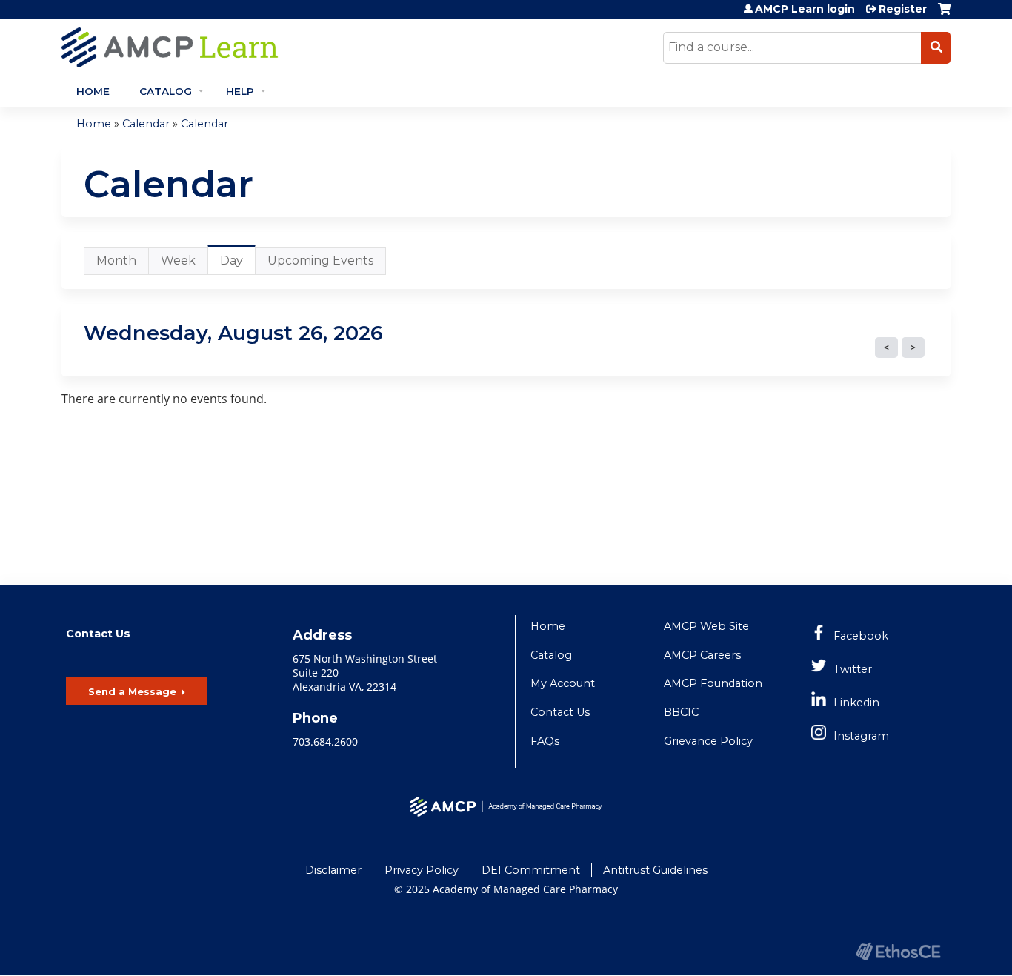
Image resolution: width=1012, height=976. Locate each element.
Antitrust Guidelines (655, 870)
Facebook (860, 636)
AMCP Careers (702, 655)
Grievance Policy (708, 741)
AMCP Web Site (706, 626)
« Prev (886, 347)
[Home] (302, 47)
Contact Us (560, 712)
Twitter (852, 669)
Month (116, 260)
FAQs (544, 741)
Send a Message (132, 691)
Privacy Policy (422, 870)
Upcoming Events (320, 260)
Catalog (165, 91)
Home (93, 91)
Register (903, 9)
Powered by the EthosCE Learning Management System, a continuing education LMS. (898, 951)
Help (240, 91)
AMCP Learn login (805, 9)
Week (178, 260)
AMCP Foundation (713, 683)
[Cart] (944, 14)
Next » (913, 347)
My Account (562, 683)
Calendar (146, 123)
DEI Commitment (531, 870)
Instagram (861, 736)
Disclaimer (333, 870)
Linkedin (856, 702)
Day (238, 264)
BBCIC (681, 712)
